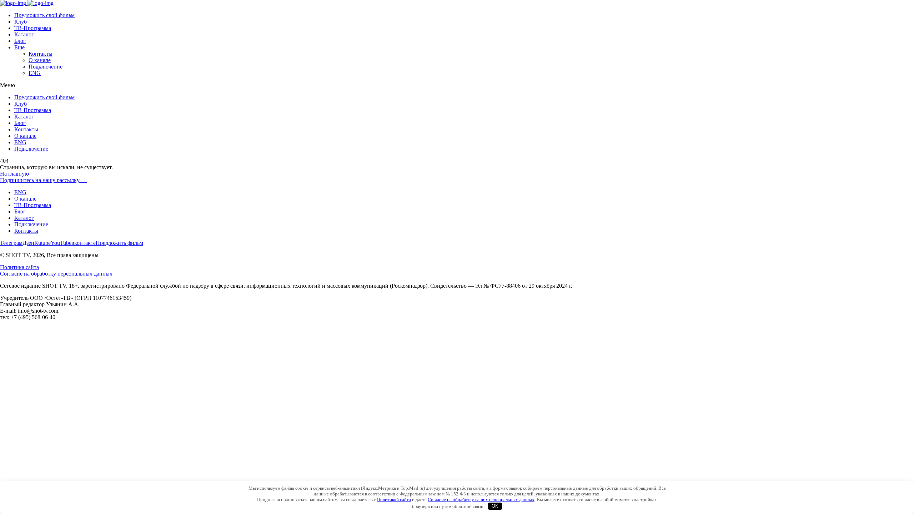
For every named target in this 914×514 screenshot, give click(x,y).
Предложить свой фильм (44, 15)
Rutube (42, 243)
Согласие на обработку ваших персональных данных (481, 499)
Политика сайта (19, 267)
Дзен (28, 243)
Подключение (45, 67)
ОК (495, 506)
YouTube (61, 243)
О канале (40, 60)
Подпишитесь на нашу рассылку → (43, 180)
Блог (20, 41)
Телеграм (11, 243)
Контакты (40, 54)
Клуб (20, 22)
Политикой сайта (394, 499)
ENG (35, 73)
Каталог (24, 34)
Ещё (19, 47)
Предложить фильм (119, 243)
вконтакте (83, 243)
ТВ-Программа (32, 28)
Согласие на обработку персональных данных (56, 274)
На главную (14, 174)
